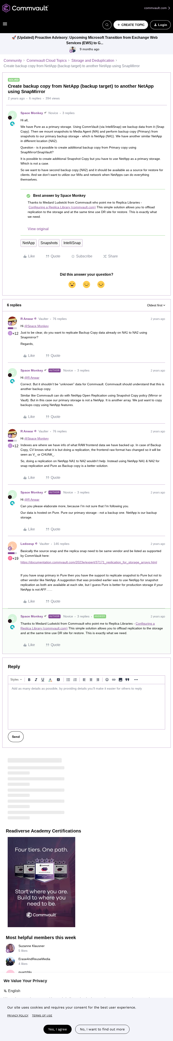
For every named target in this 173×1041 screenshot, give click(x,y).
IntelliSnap (72, 243)
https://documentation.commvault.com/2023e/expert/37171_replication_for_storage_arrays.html (88, 562)
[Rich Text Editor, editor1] (86, 706)
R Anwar (26, 319)
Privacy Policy (17, 1015)
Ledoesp (27, 544)
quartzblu (25, 972)
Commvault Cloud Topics (47, 60)
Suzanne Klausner (31, 946)
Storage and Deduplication (92, 60)
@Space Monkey (36, 326)
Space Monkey (31, 113)
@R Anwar (31, 377)
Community (13, 60)
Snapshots (49, 243)
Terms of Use (42, 1015)
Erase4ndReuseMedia (34, 959)
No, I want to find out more (102, 1029)
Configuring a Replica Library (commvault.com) (62, 207)
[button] (5, 25)
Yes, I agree (57, 1029)
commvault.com (156, 8)
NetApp (29, 243)
